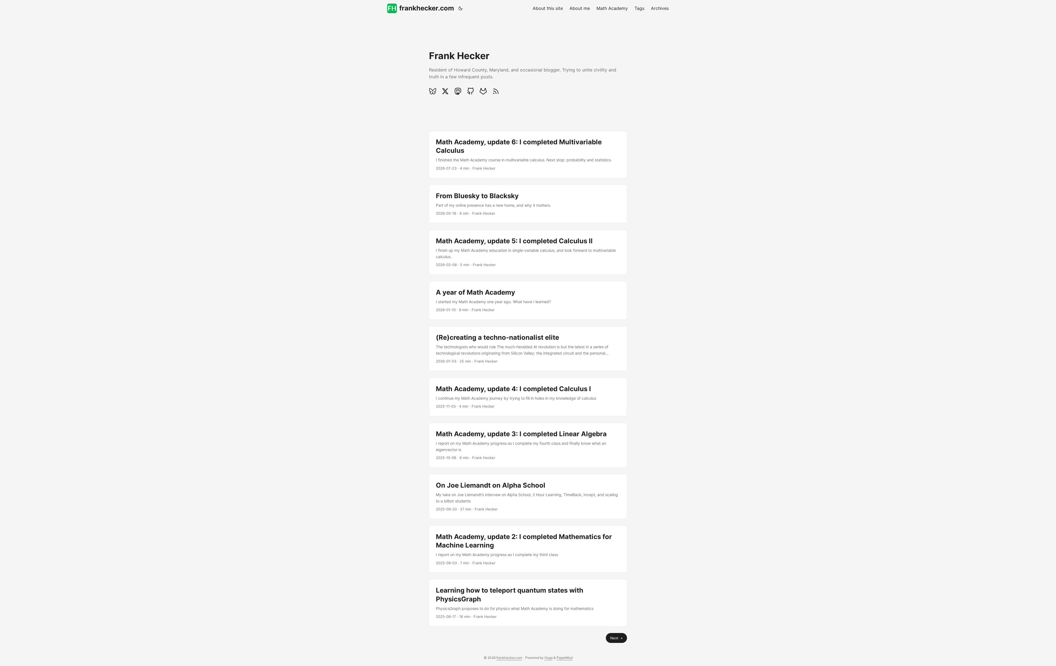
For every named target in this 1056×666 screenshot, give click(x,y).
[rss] (496, 91)
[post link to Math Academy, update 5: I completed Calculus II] (528, 252)
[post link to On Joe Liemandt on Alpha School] (528, 496)
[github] (470, 91)
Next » (616, 638)
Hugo (548, 658)
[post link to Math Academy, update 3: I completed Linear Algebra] (528, 445)
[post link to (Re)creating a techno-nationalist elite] (528, 349)
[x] (445, 91)
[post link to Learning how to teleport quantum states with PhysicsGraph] (528, 602)
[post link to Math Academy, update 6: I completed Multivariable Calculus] (528, 154)
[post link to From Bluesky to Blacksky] (528, 204)
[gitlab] (483, 91)
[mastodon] (458, 91)
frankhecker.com (426, 8)
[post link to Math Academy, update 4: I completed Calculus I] (528, 397)
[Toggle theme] (461, 8)
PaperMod (565, 658)
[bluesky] (434, 91)
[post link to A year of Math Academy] (528, 300)
